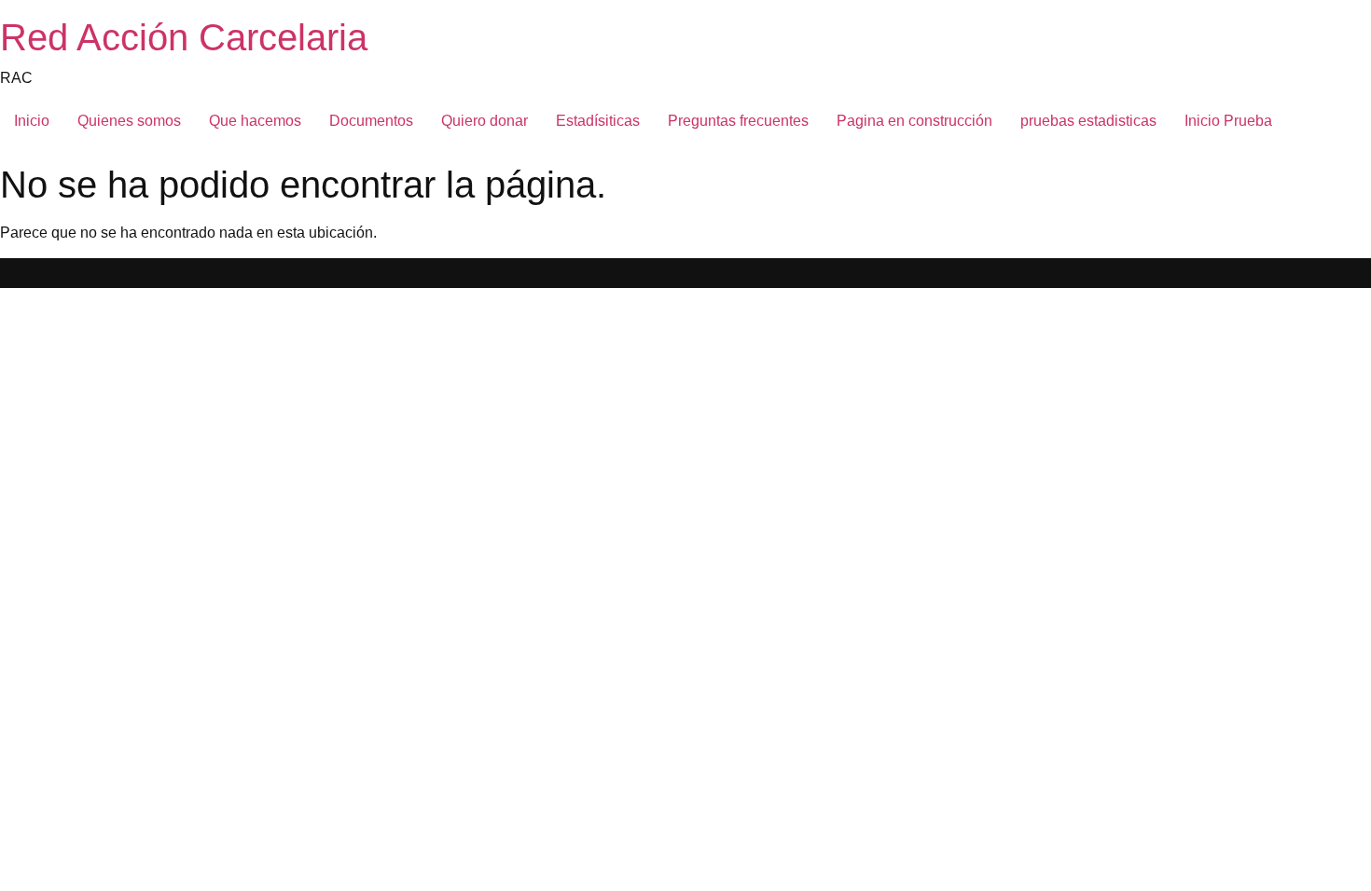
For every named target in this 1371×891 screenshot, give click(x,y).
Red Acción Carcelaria (183, 37)
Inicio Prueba (1228, 121)
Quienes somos (129, 121)
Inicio (31, 121)
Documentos (371, 121)
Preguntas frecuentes (738, 121)
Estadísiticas (598, 121)
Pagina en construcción (914, 121)
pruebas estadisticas (1088, 121)
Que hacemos (255, 121)
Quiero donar (484, 121)
